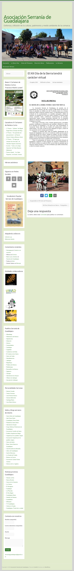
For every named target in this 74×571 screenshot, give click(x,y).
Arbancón (8, 341)
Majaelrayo (9, 362)
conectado (44, 214)
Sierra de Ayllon (10, 442)
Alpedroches (9, 338)
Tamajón (8, 373)
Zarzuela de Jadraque (12, 380)
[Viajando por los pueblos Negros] (11, 299)
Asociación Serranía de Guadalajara (27, 19)
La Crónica (9, 484)
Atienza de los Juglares (12, 464)
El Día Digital (9, 493)
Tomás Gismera (10, 393)
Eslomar (14, 254)
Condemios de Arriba (11, 352)
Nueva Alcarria (10, 480)
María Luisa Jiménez (11, 256)
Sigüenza (8, 371)
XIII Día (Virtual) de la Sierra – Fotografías (55, 205)
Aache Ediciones (10, 453)
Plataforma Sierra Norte (12, 422)
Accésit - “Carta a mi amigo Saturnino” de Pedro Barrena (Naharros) (13, 148)
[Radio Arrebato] (11, 311)
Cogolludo (8, 349)
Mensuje (18, 263)
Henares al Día (10, 478)
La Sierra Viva (15, 63)
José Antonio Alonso (11, 395)
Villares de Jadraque (11, 378)
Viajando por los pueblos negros (14, 435)
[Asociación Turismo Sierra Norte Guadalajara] (11, 287)
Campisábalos (10, 345)
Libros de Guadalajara (12, 451)
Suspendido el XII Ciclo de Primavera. (40, 201)
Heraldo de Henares (11, 497)
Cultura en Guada (10, 506)
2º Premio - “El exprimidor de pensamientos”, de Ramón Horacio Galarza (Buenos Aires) (14, 135)
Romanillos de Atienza (12, 369)
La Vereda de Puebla (11, 455)
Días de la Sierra (39, 63)
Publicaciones (50, 63)
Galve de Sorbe (10, 356)
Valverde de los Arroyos (12, 375)
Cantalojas (9, 347)
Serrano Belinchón (11, 397)
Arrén (13, 261)
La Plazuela (9, 491)
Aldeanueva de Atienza (12, 336)
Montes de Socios (11, 457)
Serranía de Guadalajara (12, 259)
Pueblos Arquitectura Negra (13, 433)
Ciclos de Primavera (26, 63)
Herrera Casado (10, 391)
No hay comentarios (57, 82)
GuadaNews (9, 499)
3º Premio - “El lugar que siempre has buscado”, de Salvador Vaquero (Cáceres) (13, 141)
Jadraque (8, 360)
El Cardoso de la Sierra (12, 354)
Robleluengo (9, 367)
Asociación (6, 63)
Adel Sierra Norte (10, 418)
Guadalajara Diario (11, 495)
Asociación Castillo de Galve (13, 431)
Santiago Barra (10, 400)
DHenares (8, 501)
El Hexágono (9, 486)
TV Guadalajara (10, 504)
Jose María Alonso (11, 402)
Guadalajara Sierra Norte (12, 420)
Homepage (9, 250)
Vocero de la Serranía (12, 482)
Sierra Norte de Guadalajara (13, 416)
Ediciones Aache (9, 239)
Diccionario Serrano (8, 66)
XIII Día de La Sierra (45, 82)
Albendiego (9, 334)
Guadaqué (9, 488)
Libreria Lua (8, 237)
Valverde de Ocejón (11, 424)
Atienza (8, 343)
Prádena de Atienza (11, 365)
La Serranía (59, 63)
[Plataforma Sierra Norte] (11, 275)
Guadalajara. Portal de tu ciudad (14, 508)
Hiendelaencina (10, 358)
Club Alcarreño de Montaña (13, 448)
